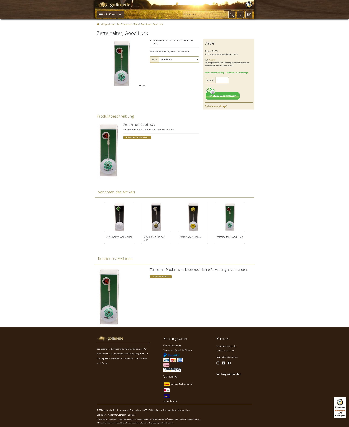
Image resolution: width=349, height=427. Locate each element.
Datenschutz (135, 410)
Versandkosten (170, 401)
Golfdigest (101, 415)
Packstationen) (185, 384)
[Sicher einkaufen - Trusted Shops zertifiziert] (248, 4)
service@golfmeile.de (226, 346)
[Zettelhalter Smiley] (193, 217)
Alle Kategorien (113, 14)
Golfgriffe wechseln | (118, 415)
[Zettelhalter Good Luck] (230, 217)
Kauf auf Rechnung (172, 345)
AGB (145, 410)
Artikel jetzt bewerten (161, 276)
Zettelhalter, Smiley (190, 236)
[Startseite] (98, 24)
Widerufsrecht (156, 410)
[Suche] (231, 14)
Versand (212, 60)
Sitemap (132, 415)
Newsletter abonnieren (227, 357)
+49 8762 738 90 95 (225, 350)
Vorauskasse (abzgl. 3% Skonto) (177, 350)
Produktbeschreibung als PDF (137, 137)
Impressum (122, 410)
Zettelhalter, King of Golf (153, 238)
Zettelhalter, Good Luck (229, 236)
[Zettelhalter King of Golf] (156, 217)
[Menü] (344, 398)
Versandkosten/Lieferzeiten (177, 410)
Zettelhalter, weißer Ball (119, 236)
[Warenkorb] (248, 14)
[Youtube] (217, 363)
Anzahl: (210, 80)
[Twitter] (223, 363)
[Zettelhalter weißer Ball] (119, 217)
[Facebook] (229, 363)
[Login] (240, 14)
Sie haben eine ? (216, 106)
